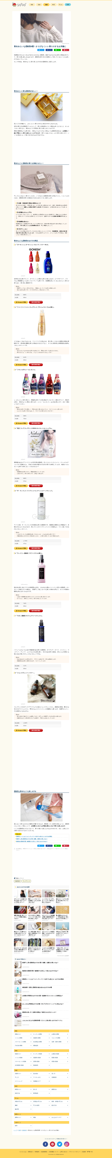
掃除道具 (35, 1045)
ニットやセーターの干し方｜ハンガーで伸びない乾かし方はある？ (48, 900)
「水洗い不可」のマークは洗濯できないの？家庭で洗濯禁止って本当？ (62, 949)
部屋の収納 (55, 1057)
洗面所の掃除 (37, 1038)
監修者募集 (44, 1151)
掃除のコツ (18, 1034)
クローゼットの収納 (20, 1061)
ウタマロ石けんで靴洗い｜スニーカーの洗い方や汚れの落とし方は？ (34, 917)
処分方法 (54, 1105)
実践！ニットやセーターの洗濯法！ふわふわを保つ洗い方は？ (34, 900)
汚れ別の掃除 (18, 1045)
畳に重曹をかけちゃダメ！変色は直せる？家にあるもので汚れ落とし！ (62, 917)
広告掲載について (53, 1151)
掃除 (32, 4)
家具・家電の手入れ (57, 1101)
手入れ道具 (36, 1105)
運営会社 (30, 1151)
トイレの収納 (18, 1057)
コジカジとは (22, 1151)
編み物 (17, 1109)
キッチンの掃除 (37, 1034)
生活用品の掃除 (37, 1041)
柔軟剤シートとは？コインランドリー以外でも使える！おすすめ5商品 (34, 836)
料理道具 (35, 1093)
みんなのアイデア (56, 1117)
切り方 (35, 1089)
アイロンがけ (37, 1077)
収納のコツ (18, 1054)
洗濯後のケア (37, 1081)
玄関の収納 (36, 1061)
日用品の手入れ (37, 1101)
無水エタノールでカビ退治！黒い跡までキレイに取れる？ (62, 900)
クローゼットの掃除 (20, 1041)
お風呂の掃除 (55, 1034)
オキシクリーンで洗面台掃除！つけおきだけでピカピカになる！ (48, 933)
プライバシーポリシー (74, 1151)
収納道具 (35, 1065)
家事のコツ (18, 1117)
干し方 (17, 1077)
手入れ (60, 4)
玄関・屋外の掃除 (56, 1041)
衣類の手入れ (18, 1101)
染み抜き (35, 1073)
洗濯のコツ (18, 1073)
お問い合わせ (63, 1151)
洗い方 (53, 1073)
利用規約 (37, 1151)
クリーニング (18, 1081)
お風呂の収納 (55, 1054)
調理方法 (54, 1089)
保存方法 (17, 1093)
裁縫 (16, 1105)
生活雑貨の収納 (19, 1065)
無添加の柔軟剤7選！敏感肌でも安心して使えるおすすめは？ (32, 841)
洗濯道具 (54, 1077)
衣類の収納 (55, 1061)
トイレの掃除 (18, 1038)
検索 (68, 4)
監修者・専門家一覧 (87, 1151)
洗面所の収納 (37, 1057)
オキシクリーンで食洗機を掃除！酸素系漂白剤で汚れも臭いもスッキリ (48, 917)
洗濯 (46, 4)
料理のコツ (18, 1089)
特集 (34, 1117)
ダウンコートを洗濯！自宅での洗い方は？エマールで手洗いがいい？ (20, 900)
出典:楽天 (23, 275)
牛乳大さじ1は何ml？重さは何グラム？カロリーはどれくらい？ (62, 933)
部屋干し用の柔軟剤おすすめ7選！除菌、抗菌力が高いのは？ (32, 839)
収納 (39, 4)
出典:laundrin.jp (24, 584)
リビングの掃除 (56, 1038)
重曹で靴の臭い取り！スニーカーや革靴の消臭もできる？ (20, 917)
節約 (16, 1125)
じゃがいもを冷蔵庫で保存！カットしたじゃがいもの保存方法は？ (48, 949)
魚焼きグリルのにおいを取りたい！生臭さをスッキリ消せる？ (34, 949)
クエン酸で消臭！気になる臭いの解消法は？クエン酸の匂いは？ (34, 933)
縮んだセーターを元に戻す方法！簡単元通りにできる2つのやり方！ (20, 949)
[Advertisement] (28, 76)
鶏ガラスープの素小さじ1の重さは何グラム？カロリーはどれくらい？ (20, 933)
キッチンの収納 (37, 1054)
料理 (53, 4)
